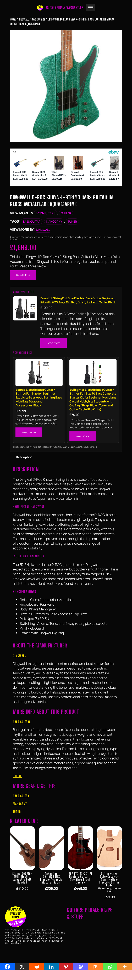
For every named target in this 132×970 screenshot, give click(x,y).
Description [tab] (24, 457)
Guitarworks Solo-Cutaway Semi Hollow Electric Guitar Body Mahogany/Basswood (109, 882)
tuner (72, 221)
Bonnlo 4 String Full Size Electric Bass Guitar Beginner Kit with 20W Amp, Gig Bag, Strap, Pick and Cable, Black (78, 300)
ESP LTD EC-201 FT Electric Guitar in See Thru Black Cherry (80, 878)
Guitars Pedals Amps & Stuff (64, 7)
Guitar (66, 213)
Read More (23, 275)
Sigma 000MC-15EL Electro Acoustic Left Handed (22, 878)
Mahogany (54, 221)
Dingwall (24, 19)
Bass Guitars (38, 19)
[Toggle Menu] (90, 7)
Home (13, 19)
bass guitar (32, 221)
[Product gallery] (66, 86)
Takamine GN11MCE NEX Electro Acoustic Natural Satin (51, 878)
